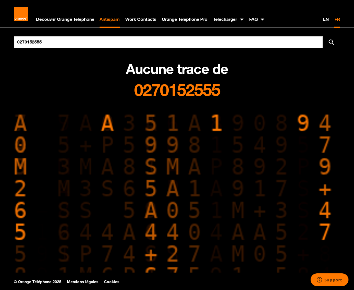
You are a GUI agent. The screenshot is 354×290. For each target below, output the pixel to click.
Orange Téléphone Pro (184, 19)
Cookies (111, 281)
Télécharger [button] (225, 19)
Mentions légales (82, 281)
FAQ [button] (253, 19)
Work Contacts (141, 19)
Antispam (109, 19)
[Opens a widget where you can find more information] (329, 280)
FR (337, 19)
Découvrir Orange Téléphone (65, 19)
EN (326, 19)
